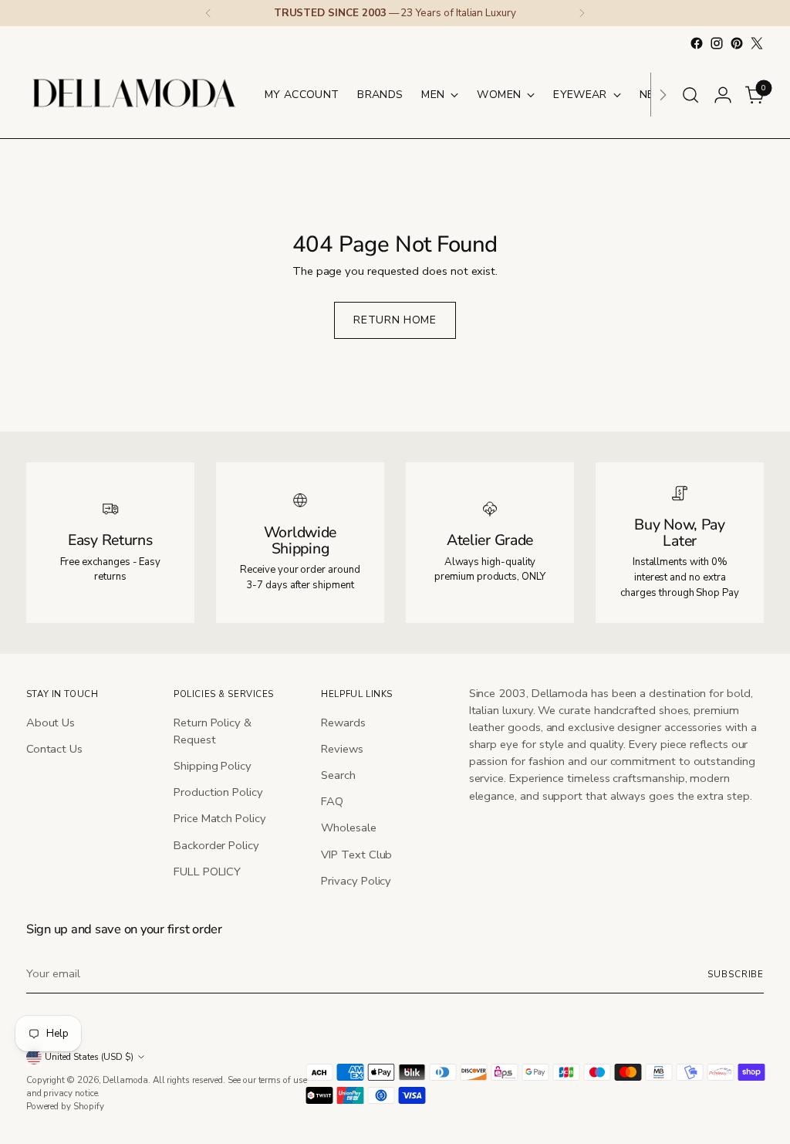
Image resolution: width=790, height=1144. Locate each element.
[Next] (582, 13)
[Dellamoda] (134, 94)
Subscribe (735, 974)
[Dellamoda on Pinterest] (737, 43)
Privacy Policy (356, 880)
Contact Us (54, 748)
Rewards (343, 722)
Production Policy (218, 792)
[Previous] (208, 13)
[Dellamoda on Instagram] (717, 43)
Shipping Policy (213, 765)
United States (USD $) (89, 1057)
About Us (50, 722)
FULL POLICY (207, 871)
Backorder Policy (216, 845)
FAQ (332, 801)
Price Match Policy (220, 818)
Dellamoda (125, 1080)
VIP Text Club (356, 854)
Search (338, 775)
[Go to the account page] (722, 95)
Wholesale (348, 827)
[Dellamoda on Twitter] (757, 43)
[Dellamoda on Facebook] (697, 43)
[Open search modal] (690, 95)
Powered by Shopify (65, 1106)
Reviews (342, 748)
